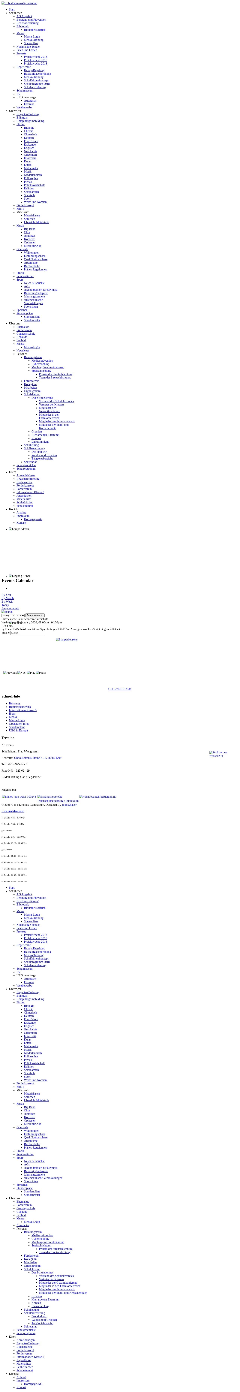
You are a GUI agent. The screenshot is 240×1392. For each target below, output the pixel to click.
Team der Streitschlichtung (54, 377)
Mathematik (31, 168)
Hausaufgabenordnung (37, 73)
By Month (8, 598)
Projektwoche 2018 (35, 63)
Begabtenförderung (27, 114)
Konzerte (29, 239)
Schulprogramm (25, 468)
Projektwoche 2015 (35, 60)
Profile (20, 272)
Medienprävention (42, 360)
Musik (28, 171)
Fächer (20, 124)
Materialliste (23, 499)
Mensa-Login (32, 36)
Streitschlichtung (41, 370)
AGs (27, 286)
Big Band (29, 228)
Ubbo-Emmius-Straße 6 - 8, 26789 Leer (37, 757)
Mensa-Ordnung (34, 39)
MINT (20, 208)
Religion (29, 188)
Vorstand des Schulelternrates (56, 401)
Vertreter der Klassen (51, 404)
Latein (28, 164)
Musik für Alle (32, 245)
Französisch (31, 141)
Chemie (28, 131)
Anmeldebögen (25, 475)
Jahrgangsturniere (34, 296)
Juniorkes (29, 235)
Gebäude (21, 337)
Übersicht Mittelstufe (36, 222)
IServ (12, 713)
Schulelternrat (32, 394)
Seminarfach (31, 191)
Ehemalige (22, 326)
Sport (27, 198)
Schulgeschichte (26, 465)
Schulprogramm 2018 (37, 83)
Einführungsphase (34, 256)
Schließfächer (24, 502)
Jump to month (10, 608)
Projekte (21, 53)
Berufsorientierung (27, 23)
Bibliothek (22, 26)
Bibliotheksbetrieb (35, 29)
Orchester (29, 242)
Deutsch (29, 137)
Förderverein (24, 330)
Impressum (22, 515)
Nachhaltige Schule (28, 46)
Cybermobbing (40, 364)
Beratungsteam (33, 357)
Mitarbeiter (30, 387)
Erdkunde (30, 144)
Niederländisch (33, 174)
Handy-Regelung (34, 70)
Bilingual (21, 117)
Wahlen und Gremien (44, 455)
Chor (27, 232)
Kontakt (36, 438)
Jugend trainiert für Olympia (40, 289)
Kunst (27, 161)
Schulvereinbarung (35, 87)
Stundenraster (32, 320)
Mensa (20, 33)
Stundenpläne (24, 313)
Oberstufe (22, 249)
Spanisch (29, 195)
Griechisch (30, 154)
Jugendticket (23, 495)
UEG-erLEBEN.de (119, 689)
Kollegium (30, 384)
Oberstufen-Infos (19, 723)
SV (18, 93)
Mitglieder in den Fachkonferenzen (49, 416)
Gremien (37, 431)
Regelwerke (23, 66)
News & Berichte (34, 283)
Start (11, 9)
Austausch (30, 100)
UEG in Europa (18, 730)
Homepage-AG (33, 519)
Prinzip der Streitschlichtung (55, 374)
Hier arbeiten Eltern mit (45, 434)
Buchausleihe (32, 266)
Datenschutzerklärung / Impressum (58, 800)
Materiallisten (32, 215)
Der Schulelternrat (42, 397)
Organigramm (32, 391)
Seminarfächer (25, 276)
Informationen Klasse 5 (30, 492)
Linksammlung (40, 441)
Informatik (30, 158)
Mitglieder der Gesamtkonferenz (49, 409)
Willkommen (31, 252)
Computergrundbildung (30, 120)
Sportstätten (31, 306)
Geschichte (30, 151)
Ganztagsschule (25, 333)
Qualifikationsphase (35, 259)
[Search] (7, 611)
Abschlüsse (31, 262)
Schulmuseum (24, 90)
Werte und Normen (35, 201)
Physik (28, 181)
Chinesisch (30, 134)
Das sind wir (39, 451)
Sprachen (29, 218)
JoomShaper (69, 804)
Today (5, 605)
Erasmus (29, 104)
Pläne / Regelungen (35, 269)
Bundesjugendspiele (36, 293)
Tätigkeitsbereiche (42, 458)
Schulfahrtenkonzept (36, 80)
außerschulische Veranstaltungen (33, 301)
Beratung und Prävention (31, 19)
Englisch (29, 147)
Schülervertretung (34, 448)
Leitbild (21, 340)
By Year (6, 594)
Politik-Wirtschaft (34, 185)
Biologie (29, 127)
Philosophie (31, 178)
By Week (7, 601)
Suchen (6, 632)
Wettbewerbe (24, 107)
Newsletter (22, 350)
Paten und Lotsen (26, 50)
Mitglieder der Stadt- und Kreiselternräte (54, 426)
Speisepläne (31, 43)
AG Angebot (24, 16)
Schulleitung (31, 445)
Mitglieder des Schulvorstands (57, 421)
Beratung (14, 703)
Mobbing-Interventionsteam (48, 367)
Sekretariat (30, 461)
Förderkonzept (25, 205)
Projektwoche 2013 (35, 56)
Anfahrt (21, 512)
